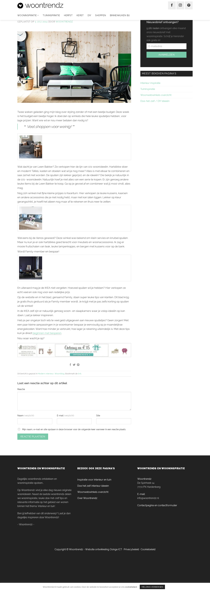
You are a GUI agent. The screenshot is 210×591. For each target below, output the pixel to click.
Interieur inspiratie (150, 83)
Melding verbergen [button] (152, 587)
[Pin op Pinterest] (78, 364)
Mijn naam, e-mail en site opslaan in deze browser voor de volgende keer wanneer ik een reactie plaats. (74, 429)
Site (98, 415)
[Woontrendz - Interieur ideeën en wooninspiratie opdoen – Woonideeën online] (49, 5)
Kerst (80, 15)
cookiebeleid (131, 587)
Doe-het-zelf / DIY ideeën (154, 101)
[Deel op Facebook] (70, 364)
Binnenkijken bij (120, 15)
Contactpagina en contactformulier (157, 505)
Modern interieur (46, 373)
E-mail (60, 415)
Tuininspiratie (51, 15)
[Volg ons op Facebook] (172, 5)
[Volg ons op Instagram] (180, 5)
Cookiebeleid (148, 549)
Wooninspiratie (27, 15)
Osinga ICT (116, 549)
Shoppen (100, 15)
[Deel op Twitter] (74, 364)
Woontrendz (64, 21)
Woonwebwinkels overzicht (155, 95)
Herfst (68, 15)
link (79, 373)
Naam (20, 415)
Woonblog (59, 373)
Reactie (21, 389)
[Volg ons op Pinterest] (189, 5)
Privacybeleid (131, 549)
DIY (89, 15)
